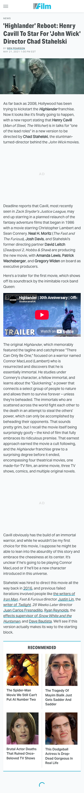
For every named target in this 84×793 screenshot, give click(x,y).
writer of (17, 604)
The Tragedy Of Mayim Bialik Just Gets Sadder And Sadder (58, 697)
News (7, 18)
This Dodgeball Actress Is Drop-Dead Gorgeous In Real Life (59, 756)
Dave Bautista (40, 621)
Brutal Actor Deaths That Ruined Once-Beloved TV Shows (21, 753)
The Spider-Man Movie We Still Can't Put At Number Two (22, 695)
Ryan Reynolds (56, 610)
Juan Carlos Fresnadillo (23, 610)
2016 (27, 588)
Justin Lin (66, 599)
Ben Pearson (16, 48)
